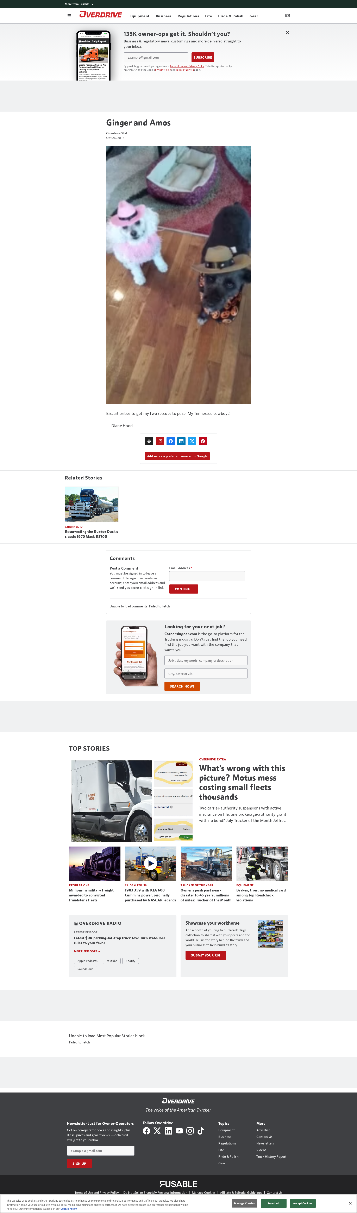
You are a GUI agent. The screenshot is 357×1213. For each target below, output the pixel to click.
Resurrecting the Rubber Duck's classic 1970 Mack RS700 (91, 534)
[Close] (350, 1203)
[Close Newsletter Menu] (287, 32)
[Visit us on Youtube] (179, 1130)
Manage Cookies (203, 1192)
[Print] (149, 441)
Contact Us (274, 1192)
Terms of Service (185, 69)
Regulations (79, 885)
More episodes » (87, 951)
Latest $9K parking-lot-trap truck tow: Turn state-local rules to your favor (120, 940)
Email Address (180, 568)
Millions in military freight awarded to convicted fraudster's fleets (91, 895)
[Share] (171, 441)
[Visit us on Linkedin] (168, 1130)
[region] (178, 1203)
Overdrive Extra (212, 759)
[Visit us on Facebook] (146, 1130)
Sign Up (79, 1163)
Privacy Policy (163, 69)
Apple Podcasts (87, 960)
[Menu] (69, 15)
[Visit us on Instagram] (190, 1130)
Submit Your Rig (205, 955)
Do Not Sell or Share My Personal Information (155, 1192)
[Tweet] (192, 441)
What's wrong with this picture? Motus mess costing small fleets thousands (242, 782)
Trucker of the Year (197, 885)
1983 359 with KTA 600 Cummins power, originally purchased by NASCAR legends (150, 895)
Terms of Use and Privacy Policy (187, 66)
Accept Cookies (302, 1203)
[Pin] (203, 441)
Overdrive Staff (117, 133)
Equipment (245, 885)
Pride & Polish (136, 885)
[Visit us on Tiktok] (201, 1130)
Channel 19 (73, 526)
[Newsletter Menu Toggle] (287, 15)
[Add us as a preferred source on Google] (160, 441)
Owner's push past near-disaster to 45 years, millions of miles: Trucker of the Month (206, 895)
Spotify (130, 960)
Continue (184, 589)
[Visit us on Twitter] (158, 1130)
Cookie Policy (69, 1208)
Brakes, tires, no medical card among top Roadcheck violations (261, 895)
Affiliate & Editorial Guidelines (241, 1192)
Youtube (111, 960)
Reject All (274, 1203)
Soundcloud (85, 969)
